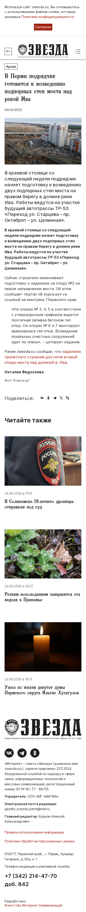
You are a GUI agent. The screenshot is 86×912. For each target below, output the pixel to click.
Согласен (43, 27)
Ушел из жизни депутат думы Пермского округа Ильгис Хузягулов (42, 690)
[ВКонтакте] (42, 398)
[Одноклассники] (48, 398)
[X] (61, 398)
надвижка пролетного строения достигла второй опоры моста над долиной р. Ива (43, 357)
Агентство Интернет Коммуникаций (33, 905)
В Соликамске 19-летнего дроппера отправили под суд (39, 504)
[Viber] (67, 398)
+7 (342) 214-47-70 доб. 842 (31, 880)
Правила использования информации (34, 832)
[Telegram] (55, 398)
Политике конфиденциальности (47, 17)
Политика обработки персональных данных (40, 841)
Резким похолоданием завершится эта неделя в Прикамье (42, 597)
